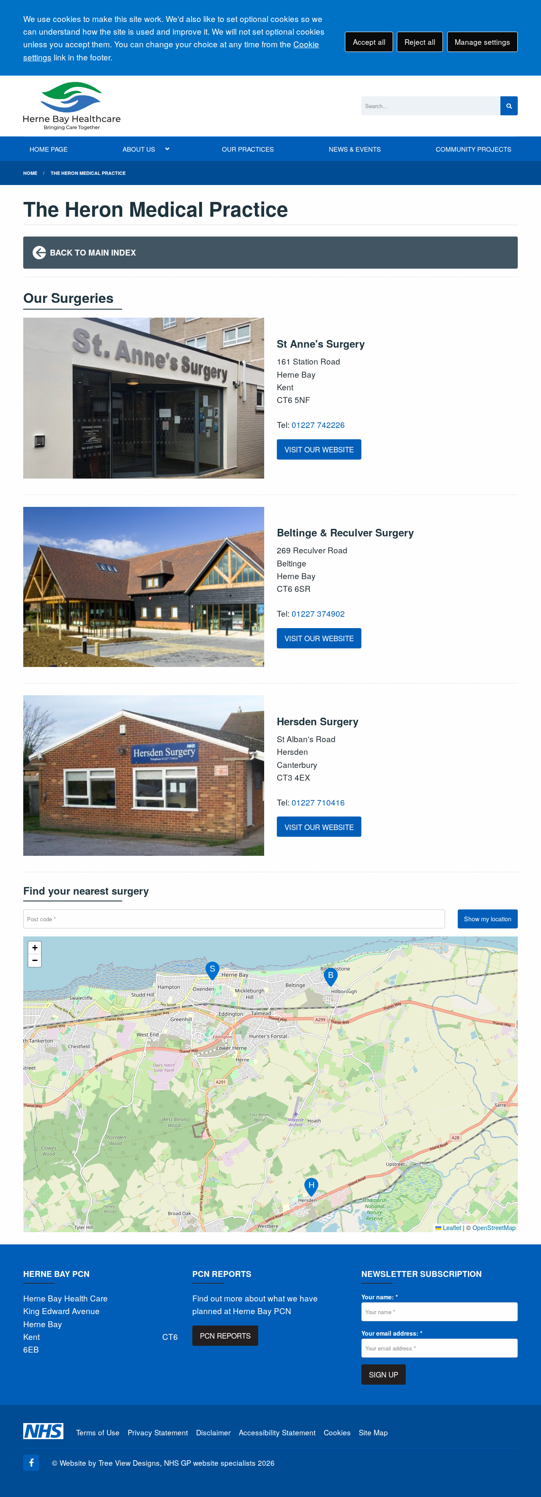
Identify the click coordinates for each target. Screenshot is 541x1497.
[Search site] (509, 105)
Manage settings (482, 41)
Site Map (373, 1432)
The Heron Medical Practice (88, 173)
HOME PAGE (49, 148)
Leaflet (451, 1227)
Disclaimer (213, 1432)
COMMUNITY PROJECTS (473, 148)
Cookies (337, 1432)
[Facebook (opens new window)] (31, 1463)
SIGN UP (383, 1374)
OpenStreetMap (494, 1227)
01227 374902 (318, 613)
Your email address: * (391, 1333)
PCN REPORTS (225, 1335)
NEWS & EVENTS (355, 148)
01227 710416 (318, 802)
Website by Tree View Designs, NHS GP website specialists (158, 1462)
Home (30, 173)
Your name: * (379, 1297)
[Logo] (71, 106)
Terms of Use (98, 1432)
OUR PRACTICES (248, 148)
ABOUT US (139, 148)
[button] (211, 969)
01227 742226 (318, 424)
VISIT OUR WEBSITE (319, 449)
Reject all (419, 41)
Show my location (487, 919)
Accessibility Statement (277, 1432)
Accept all (369, 41)
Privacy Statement (158, 1432)
